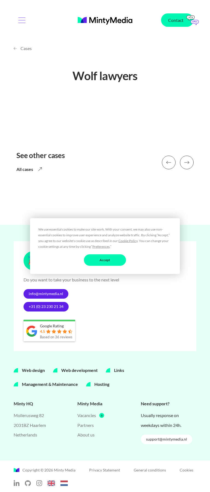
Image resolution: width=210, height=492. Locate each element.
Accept (105, 260)
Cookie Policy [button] (128, 240)
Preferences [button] (101, 246)
